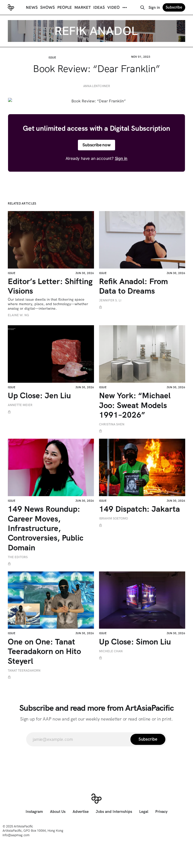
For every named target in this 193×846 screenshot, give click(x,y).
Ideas (99, 7)
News (32, 7)
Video (113, 7)
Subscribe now (96, 144)
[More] (125, 8)
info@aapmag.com (16, 835)
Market (82, 7)
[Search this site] (142, 8)
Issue (52, 57)
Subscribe (174, 7)
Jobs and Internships (114, 811)
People (64, 7)
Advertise (81, 811)
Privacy (161, 811)
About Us (58, 811)
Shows (47, 7)
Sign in (154, 7)
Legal (143, 811)
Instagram (34, 811)
